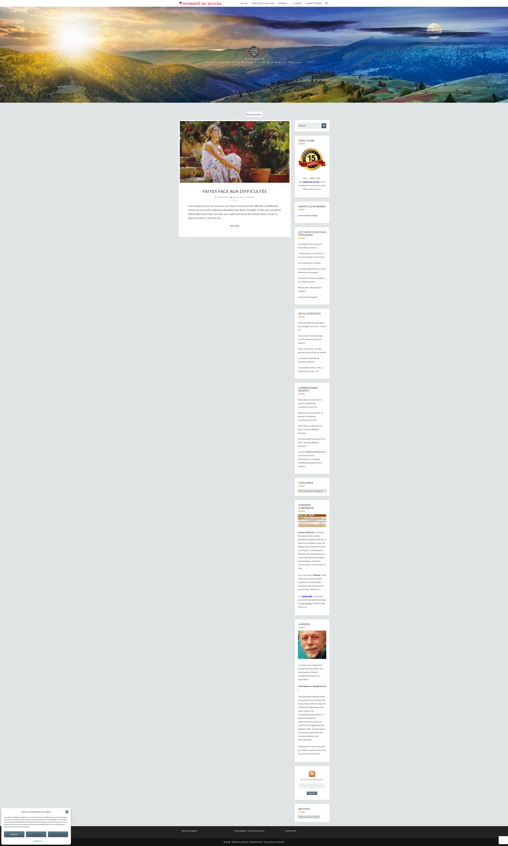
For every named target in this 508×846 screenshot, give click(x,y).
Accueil (244, 3)
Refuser (36, 834)
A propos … (283, 3)
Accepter (14, 834)
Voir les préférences (58, 834)
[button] (67, 812)
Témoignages (240, 831)
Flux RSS (297, 3)
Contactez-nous (313, 3)
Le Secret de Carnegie (307, 215)
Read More (235, 226)
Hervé (236, 197)
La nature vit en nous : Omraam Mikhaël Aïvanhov (310, 429)
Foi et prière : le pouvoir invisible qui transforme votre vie (310, 403)
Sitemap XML (290, 831)
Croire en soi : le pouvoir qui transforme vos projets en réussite (310, 339)
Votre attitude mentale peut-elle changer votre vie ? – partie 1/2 (312, 326)
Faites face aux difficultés (235, 191)
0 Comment (249, 197)
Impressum (37, 841)
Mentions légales (189, 831)
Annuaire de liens (256, 831)
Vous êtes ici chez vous (263, 3)
